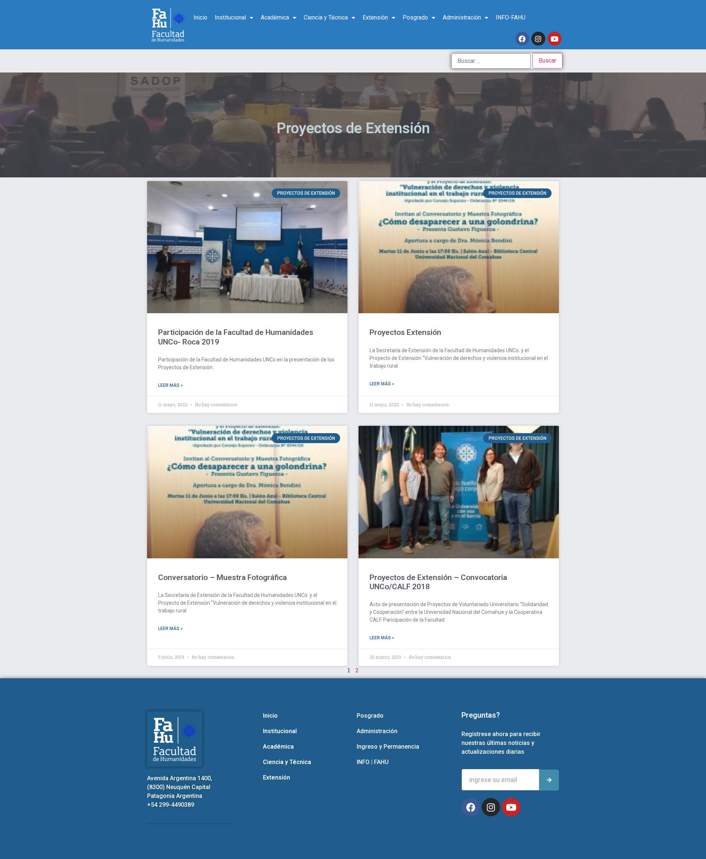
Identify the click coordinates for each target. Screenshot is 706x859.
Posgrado (415, 17)
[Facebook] (522, 39)
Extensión (375, 17)
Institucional (230, 17)
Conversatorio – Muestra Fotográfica (222, 577)
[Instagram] (538, 39)
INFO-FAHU (510, 17)
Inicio (200, 17)
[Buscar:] (491, 61)
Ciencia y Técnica (326, 17)
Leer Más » (170, 385)
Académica (275, 17)
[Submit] (549, 780)
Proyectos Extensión (405, 332)
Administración (462, 17)
